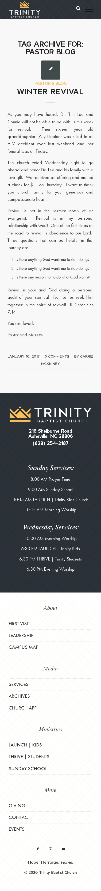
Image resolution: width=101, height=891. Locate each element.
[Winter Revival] (50, 70)
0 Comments (57, 356)
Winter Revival (50, 91)
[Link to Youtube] (63, 848)
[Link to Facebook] (37, 848)
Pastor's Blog (51, 83)
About (50, 607)
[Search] (76, 9)
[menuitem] (76, 9)
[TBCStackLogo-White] (42, 9)
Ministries (50, 729)
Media (50, 668)
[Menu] (87, 9)
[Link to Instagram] (50, 848)
